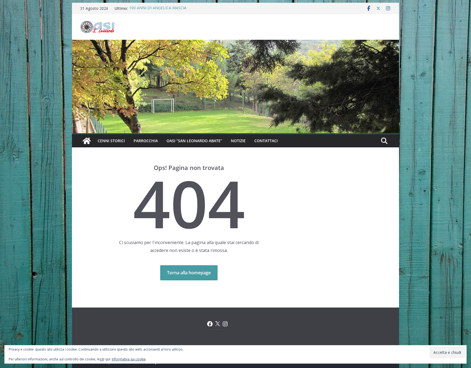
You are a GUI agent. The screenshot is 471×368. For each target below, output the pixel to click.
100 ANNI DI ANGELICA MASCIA (157, 8)
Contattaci (266, 140)
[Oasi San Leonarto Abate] (235, 44)
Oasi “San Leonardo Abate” (194, 140)
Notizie (238, 140)
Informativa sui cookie (129, 359)
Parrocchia (146, 140)
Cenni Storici (111, 140)
